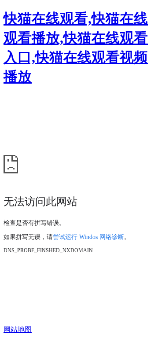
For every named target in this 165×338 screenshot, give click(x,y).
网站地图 (18, 329)
